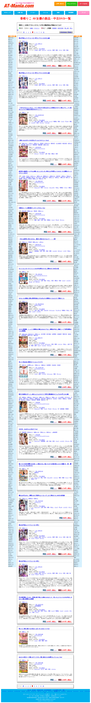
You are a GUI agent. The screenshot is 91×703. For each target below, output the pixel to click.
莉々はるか (76, 559)
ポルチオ (46, 310)
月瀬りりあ (76, 325)
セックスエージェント (39, 368)
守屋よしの (11, 529)
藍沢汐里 (65, 143)
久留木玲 (58, 176)
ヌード (42, 669)
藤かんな (76, 430)
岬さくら (76, 462)
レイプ (53, 611)
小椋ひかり (11, 150)
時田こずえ (30, 335)
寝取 (50, 251)
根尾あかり (46, 176)
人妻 (35, 121)
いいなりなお (11, 105)
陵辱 (54, 50)
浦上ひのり (11, 143)
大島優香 (76, 120)
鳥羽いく (10, 345)
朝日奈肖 (10, 64)
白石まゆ (10, 276)
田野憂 (75, 320)
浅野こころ (76, 59)
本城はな (10, 446)
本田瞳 (75, 442)
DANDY (36, 116)
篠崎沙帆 (10, 257)
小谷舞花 (10, 200)
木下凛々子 (76, 189)
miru (75, 497)
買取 (63, 690)
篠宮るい (10, 262)
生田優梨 (10, 108)
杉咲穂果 (10, 297)
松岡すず (10, 458)
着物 (32, 345)
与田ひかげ (11, 557)
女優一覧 (20, 12)
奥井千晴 (10, 149)
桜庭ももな (11, 228)
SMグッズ (40, 691)
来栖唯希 (10, 191)
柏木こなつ (76, 156)
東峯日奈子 (11, 343)
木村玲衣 (76, 193)
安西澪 (9, 101)
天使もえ (76, 73)
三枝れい (76, 237)
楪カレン (76, 543)
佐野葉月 (10, 242)
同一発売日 (42, 48)
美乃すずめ (76, 488)
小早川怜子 (76, 230)
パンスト (81, 691)
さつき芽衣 (61, 397)
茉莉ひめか (11, 463)
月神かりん (11, 331)
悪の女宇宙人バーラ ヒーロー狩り (29, 525)
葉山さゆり (76, 403)
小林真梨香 (23, 335)
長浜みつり (76, 354)
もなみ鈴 (76, 507)
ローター (23, 691)
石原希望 (76, 97)
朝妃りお (76, 60)
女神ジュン (11, 515)
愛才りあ (76, 41)
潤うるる (10, 267)
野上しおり (11, 387)
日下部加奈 (76, 196)
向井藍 (75, 499)
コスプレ (49, 50)
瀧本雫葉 (76, 304)
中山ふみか (76, 359)
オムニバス (37, 187)
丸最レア (76, 453)
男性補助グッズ (57, 691)
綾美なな (10, 96)
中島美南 (10, 350)
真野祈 (75, 451)
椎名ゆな (76, 265)
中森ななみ (11, 359)
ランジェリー (76, 691)
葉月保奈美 (11, 394)
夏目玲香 (10, 366)
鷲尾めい (76, 562)
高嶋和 (9, 311)
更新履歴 (70, 12)
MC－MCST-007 (39, 501)
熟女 (39, 121)
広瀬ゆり (76, 423)
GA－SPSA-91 (38, 530)
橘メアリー (76, 317)
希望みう (10, 511)
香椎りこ (24, 112)
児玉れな (23, 400)
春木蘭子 (10, 412)
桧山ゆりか (31, 334)
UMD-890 (37, 434)
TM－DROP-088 (39, 662)
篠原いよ (10, 258)
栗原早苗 (10, 189)
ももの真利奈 (11, 522)
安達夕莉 (76, 67)
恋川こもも (11, 193)
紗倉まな (76, 242)
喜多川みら (11, 179)
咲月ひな (10, 237)
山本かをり (11, 543)
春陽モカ (76, 409)
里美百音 (10, 239)
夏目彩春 (76, 363)
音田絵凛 (10, 156)
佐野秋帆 (10, 241)
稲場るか (24, 397)
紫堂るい (76, 269)
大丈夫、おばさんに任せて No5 (28, 429)
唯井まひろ (76, 310)
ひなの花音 (11, 419)
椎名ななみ (11, 251)
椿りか (33, 177)
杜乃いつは (76, 520)
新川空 (9, 99)
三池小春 (76, 454)
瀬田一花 (62, 177)
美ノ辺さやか (11, 499)
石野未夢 (10, 117)
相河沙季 (76, 37)
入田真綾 (76, 113)
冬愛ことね (76, 338)
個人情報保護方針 (47, 690)
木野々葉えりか (12, 202)
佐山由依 (10, 248)
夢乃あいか (76, 545)
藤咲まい (10, 433)
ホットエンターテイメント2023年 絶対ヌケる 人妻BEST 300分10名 (39, 268)
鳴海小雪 (10, 377)
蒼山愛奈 (10, 51)
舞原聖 (38, 400)
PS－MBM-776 (38, 337)
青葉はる (10, 50)
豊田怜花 (10, 347)
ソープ (42, 344)
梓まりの (10, 69)
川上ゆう (55, 398)
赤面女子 (36, 472)
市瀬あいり (11, 122)
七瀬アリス (76, 370)
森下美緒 (49, 334)
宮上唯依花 (11, 500)
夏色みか (10, 363)
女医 (67, 537)
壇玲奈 (9, 325)
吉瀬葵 (9, 182)
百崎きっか (11, 518)
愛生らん (10, 46)
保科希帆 (10, 439)
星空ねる (10, 435)
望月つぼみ (76, 504)
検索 (58, 12)
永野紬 (9, 355)
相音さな (10, 41)
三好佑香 (10, 509)
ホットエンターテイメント (40, 275)
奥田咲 (75, 127)
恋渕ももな (76, 214)
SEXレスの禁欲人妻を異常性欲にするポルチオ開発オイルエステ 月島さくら (41, 298)
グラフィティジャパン (39, 148)
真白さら (10, 456)
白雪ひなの (11, 290)
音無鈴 (9, 158)
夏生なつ (10, 364)
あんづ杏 (10, 103)
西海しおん (24, 143)
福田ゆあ (10, 430)
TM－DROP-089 (39, 634)
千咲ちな (10, 327)
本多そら (10, 447)
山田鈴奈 (10, 539)
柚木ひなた (11, 548)
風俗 (39, 220)
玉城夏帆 (76, 322)
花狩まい (57, 177)
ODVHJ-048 (38, 213)
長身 (47, 251)
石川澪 (75, 92)
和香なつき (11, 562)
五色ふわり (76, 219)
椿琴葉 (9, 341)
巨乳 (64, 50)
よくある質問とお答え (57, 690)
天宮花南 (76, 76)
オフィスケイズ (38, 635)
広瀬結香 (59, 334)
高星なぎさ (11, 315)
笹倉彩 (75, 255)
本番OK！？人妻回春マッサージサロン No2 (32, 208)
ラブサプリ (63, 691)
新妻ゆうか (11, 380)
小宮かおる (11, 209)
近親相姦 (36, 251)
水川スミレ (33, 176)
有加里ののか (77, 57)
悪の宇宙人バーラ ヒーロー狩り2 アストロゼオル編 (34, 38)
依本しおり (76, 555)
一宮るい (10, 124)
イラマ (64, 251)
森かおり (10, 525)
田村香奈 (10, 324)
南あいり (10, 495)
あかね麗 (76, 53)
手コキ (67, 121)
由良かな (76, 546)
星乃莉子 (76, 437)
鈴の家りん (76, 290)
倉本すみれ (76, 203)
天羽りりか (76, 71)
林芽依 (9, 409)
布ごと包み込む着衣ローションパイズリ (31, 362)
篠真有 (75, 271)
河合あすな (76, 170)
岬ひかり (10, 474)
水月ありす (47, 143)
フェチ (36, 374)
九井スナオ (76, 216)
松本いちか (76, 447)
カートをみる (83, 3)
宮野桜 (9, 504)
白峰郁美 (10, 288)
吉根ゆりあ (52, 176)
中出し (57, 187)
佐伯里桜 (10, 214)
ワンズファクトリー (39, 182)
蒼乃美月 (76, 50)
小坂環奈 (10, 198)
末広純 (30, 178)
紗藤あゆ (30, 498)
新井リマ (68, 177)
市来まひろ (76, 101)
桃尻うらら (11, 520)
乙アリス (76, 138)
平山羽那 (10, 424)
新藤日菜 (10, 295)
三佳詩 (9, 507)
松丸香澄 (76, 446)
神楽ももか (76, 152)
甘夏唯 (9, 80)
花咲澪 (9, 396)
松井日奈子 (76, 444)
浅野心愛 (10, 62)
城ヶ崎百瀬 (11, 269)
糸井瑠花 (76, 108)
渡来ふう (76, 566)
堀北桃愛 (10, 444)
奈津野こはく (30, 365)
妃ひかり (76, 179)
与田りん (10, 559)
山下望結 (10, 538)
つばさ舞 (76, 334)
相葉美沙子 (11, 43)
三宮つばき (76, 264)
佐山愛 (75, 262)
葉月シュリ (29, 144)
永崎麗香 (10, 348)
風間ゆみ (76, 154)
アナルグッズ (33, 691)
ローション (52, 310)
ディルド (42, 153)
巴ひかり (76, 345)
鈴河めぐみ (11, 299)
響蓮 (75, 414)
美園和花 (76, 467)
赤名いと (76, 51)
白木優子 (76, 281)
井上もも (10, 133)
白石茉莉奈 (76, 278)
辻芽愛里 (54, 334)
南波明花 (10, 378)
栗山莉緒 (76, 205)
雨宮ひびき (76, 78)
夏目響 (75, 364)
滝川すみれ (76, 302)
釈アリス (10, 265)
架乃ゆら (76, 165)
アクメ (65, 187)
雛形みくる (11, 417)
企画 (40, 50)
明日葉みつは (77, 62)
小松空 (9, 205)
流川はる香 (76, 561)
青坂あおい (11, 48)
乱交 (32, 508)
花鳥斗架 (10, 165)
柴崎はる (76, 272)
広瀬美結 (76, 421)
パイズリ (33, 122)
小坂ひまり (76, 218)
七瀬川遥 (10, 368)
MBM (35, 339)
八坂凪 (75, 527)
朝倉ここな (54, 397)
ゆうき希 (10, 546)
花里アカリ (11, 400)
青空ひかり (76, 48)
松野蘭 (9, 462)
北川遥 (9, 177)
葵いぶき (76, 43)
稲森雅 (9, 131)
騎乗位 (55, 121)
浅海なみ (10, 66)
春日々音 (10, 416)
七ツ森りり (76, 371)
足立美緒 (10, 74)
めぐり (75, 502)
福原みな (76, 424)
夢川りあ (10, 550)
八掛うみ (76, 530)
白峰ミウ (76, 285)
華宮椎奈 (10, 168)
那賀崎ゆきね (77, 350)
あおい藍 (10, 44)
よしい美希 (76, 548)
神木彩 (75, 166)
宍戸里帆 (76, 267)
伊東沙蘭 (23, 144)
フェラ (62, 121)
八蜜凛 (75, 393)
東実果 (9, 73)
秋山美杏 (10, 55)
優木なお (36, 335)
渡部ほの (76, 564)
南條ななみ (76, 373)
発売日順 (60, 28)
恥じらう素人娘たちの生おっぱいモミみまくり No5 (34, 628)
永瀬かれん (11, 352)
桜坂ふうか (11, 223)
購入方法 (29, 690)
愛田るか (10, 39)
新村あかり (76, 375)
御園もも (10, 485)
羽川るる (10, 138)
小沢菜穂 (10, 154)
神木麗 (75, 168)
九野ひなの (76, 200)
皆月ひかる (76, 477)
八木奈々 (76, 523)
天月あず (76, 74)
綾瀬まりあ (11, 94)
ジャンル (45, 12)
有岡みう (76, 87)
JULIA (27, 176)
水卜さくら (76, 456)
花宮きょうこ (77, 398)
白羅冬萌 (76, 283)
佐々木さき (76, 253)
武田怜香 (76, 308)
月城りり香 (11, 333)
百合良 (9, 553)
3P (33, 282)
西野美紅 (10, 384)
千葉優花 (76, 324)
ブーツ (60, 50)
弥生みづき (76, 534)
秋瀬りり (10, 53)
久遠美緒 (10, 188)
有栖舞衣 (76, 89)
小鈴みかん (76, 225)
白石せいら (11, 271)
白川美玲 (10, 279)
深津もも (10, 428)
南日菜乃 (76, 483)
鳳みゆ (75, 124)
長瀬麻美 (76, 352)
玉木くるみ (24, 334)
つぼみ (23, 176)
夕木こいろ (76, 538)
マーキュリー (37, 502)
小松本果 (10, 207)
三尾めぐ (28, 400)
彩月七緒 (76, 257)
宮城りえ (76, 490)
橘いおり (10, 320)
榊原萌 (75, 239)
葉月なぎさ (11, 393)
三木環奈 (10, 249)
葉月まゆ (76, 394)
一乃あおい (76, 103)
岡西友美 (35, 144)
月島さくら (24, 41)
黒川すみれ (76, 209)
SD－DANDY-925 (39, 115)
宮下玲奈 (76, 492)
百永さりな (35, 397)
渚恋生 (9, 361)
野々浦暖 (76, 387)
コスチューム (69, 691)
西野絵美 (76, 377)
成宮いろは (46, 144)
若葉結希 (10, 566)
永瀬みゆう (11, 354)
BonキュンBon (37, 305)
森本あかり (11, 527)
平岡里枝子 (76, 419)
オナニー (36, 153)
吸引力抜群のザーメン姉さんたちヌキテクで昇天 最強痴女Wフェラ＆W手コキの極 (44, 394)
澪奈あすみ (11, 467)
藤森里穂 (28, 177)
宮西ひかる (76, 495)
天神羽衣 (10, 76)
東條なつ (76, 340)
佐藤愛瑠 (76, 260)
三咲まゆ (10, 477)
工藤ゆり (76, 198)
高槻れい (65, 398)
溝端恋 (9, 486)
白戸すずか (11, 281)
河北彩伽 (76, 173)
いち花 (9, 120)
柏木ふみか (76, 158)
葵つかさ (76, 44)
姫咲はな (29, 397)
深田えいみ (39, 176)
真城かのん (11, 453)
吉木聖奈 (10, 555)
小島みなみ (76, 221)
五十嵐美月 (58, 143)
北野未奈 (76, 184)
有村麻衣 (49, 365)
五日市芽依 (76, 105)
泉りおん (76, 99)
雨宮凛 (41, 143)
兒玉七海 (76, 226)
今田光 (9, 136)
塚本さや (10, 329)
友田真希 (76, 348)
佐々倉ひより (11, 234)
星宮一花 (76, 439)
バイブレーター (17, 691)
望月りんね (11, 492)
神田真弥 (10, 175)
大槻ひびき (76, 122)
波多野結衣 (76, 391)
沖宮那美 (76, 126)
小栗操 (75, 131)
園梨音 (9, 310)
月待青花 (10, 336)
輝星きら (10, 186)
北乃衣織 (10, 181)
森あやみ (76, 516)
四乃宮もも (11, 260)
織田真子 (76, 136)
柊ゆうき (41, 178)
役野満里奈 (76, 525)
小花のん (25, 178)
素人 (42, 477)
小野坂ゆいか (77, 142)
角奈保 (75, 297)
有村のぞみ (76, 90)
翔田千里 (65, 334)
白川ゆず (23, 177)
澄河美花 (76, 295)
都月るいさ (76, 343)
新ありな (76, 85)
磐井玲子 (53, 143)
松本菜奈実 (76, 449)
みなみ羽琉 (76, 481)
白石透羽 (10, 272)
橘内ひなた (76, 315)
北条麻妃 (76, 433)
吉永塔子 (76, 552)
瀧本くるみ (11, 317)
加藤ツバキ (41, 397)
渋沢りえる (11, 264)
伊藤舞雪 (76, 110)
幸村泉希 (76, 541)
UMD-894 (37, 402)
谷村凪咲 (76, 318)
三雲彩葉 (10, 469)
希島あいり (76, 181)
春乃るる (76, 407)
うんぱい (76, 117)
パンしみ (47, 122)
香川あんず (11, 161)
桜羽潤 (9, 226)
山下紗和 (10, 536)
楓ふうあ (76, 150)
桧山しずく (11, 423)
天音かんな (11, 82)
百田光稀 (76, 511)
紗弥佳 (9, 246)
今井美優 (10, 135)
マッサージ (58, 310)
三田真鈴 (76, 470)
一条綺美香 (54, 432)
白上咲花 (76, 279)
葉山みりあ (11, 410)
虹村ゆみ (76, 380)
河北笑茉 (10, 170)
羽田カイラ (11, 401)
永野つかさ (25, 398)
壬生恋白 (54, 365)
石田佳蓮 (76, 94)
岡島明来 (10, 147)
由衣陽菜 (76, 536)
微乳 (60, 477)
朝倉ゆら (10, 60)
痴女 (67, 50)
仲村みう (76, 357)
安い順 (67, 28)
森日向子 (76, 522)
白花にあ (10, 292)
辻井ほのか (76, 331)
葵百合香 (24, 211)
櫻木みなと (11, 221)
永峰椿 (75, 355)
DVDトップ (7, 12)
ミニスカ (46, 121)
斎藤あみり (76, 235)
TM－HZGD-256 (39, 604)
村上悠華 (76, 500)
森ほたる (43, 400)
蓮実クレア (76, 389)
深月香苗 (10, 488)
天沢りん (10, 78)
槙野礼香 (10, 451)
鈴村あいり (76, 292)
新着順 (54, 28)
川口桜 (9, 172)
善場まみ (76, 301)
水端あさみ (76, 465)
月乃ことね (11, 334)
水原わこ (10, 481)
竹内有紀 (76, 306)
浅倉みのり (11, 59)
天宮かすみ (11, 90)
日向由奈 (76, 412)
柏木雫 (9, 163)
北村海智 (76, 186)
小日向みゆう (77, 232)
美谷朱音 (76, 469)
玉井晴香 (10, 322)
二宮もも (30, 143)
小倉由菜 (76, 129)
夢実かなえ (11, 552)
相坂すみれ (11, 37)
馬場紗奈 (10, 403)
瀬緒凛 (9, 308)
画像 (31, 28)
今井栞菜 (76, 112)
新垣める (10, 97)
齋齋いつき (11, 212)
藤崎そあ (10, 431)
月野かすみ (45, 177)
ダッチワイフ (10, 691)
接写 (57, 153)
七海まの (10, 373)
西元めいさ (76, 382)
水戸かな (76, 474)
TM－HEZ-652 (38, 274)
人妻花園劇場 (37, 605)
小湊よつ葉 (76, 234)
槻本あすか (11, 338)
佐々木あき (76, 251)
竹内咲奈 (10, 318)
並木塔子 (34, 400)
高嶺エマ (10, 313)
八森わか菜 (76, 532)
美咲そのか (11, 472)
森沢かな (49, 432)
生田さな (10, 106)
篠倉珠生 (10, 255)
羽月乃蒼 (76, 405)
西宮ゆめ (76, 378)
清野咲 (9, 306)
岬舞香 (9, 476)
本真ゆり (32, 398)
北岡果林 (76, 182)
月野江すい (76, 327)
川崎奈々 (10, 173)
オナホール (4, 691)
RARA (9, 560)
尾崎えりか (76, 133)
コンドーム (50, 691)
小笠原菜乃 (11, 145)
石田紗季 (10, 115)
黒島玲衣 (76, 212)
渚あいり (76, 361)
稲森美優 (40, 144)
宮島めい (76, 493)
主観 (35, 345)
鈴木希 (9, 302)
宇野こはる (11, 142)
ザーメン (42, 122)
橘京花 (75, 313)
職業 (42, 121)
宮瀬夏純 (10, 502)
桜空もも (76, 246)
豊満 (56, 344)
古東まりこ (76, 228)
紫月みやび (11, 253)
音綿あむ (10, 159)
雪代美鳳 (76, 539)
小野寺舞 (76, 143)
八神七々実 (11, 530)
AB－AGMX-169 (39, 367)
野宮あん (10, 389)
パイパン (46, 187)
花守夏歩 (76, 400)
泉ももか (10, 119)
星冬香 (9, 442)
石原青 (75, 96)
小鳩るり (10, 203)
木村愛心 (76, 191)
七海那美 (10, 375)
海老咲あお (76, 119)
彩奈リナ (24, 365)
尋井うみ (10, 426)
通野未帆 (76, 341)
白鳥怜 (9, 283)
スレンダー (52, 187)
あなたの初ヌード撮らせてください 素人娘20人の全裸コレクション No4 (40, 657)
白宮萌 (9, 294)
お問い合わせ (60, 3)
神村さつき (11, 166)
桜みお (9, 230)
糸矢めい (10, 126)
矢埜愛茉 (10, 534)
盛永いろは (11, 357)
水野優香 (76, 463)
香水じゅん (76, 159)
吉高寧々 (76, 550)
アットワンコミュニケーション (41, 403)
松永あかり (11, 460)
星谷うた (10, 437)
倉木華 (75, 202)
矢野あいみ (11, 532)
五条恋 (75, 223)
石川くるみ (11, 112)
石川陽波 (10, 113)
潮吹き (53, 153)
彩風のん (36, 498)
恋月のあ (10, 195)
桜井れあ (10, 218)
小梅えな (63, 176)
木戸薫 (9, 184)
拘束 (60, 280)
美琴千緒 (10, 470)
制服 (63, 477)
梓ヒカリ (76, 66)
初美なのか (76, 396)
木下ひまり (38, 177)
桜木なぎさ (11, 219)
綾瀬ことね (11, 92)
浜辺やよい (11, 405)
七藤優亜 (10, 371)
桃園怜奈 (76, 509)
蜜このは (10, 493)
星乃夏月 (76, 435)
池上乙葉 (10, 110)
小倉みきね (11, 152)
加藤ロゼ (43, 365)
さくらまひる (77, 244)
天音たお (10, 83)
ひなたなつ (76, 410)
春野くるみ (11, 414)
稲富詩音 (10, 127)
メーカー (32, 12)
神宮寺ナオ (49, 398)
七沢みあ (76, 366)
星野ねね (10, 440)
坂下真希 (43, 334)
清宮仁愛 (76, 195)
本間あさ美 (11, 449)
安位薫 (75, 529)
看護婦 (67, 408)
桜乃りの (76, 241)
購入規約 (34, 690)
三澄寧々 (10, 483)
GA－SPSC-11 (38, 43)
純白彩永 (10, 454)
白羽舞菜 (10, 285)
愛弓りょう (76, 80)
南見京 (9, 497)
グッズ (83, 12)
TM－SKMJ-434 (39, 471)
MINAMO (76, 484)
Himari (75, 415)
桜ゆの (75, 248)
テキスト (36, 28)
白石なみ (10, 274)
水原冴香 (10, 479)
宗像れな (10, 513)
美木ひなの (76, 458)
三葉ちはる (76, 472)
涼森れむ (76, 294)
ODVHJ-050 (38, 147)
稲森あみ (10, 129)
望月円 (9, 516)
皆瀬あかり (76, 476)
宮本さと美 (11, 506)
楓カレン (76, 149)
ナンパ (67, 477)
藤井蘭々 (76, 426)
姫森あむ (10, 421)
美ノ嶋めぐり (77, 486)
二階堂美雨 (11, 382)
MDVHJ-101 (38, 244)
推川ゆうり (30, 432)
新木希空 (76, 83)
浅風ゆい (10, 57)
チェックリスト (71, 3)
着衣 (57, 50)
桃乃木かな (76, 515)
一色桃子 (76, 106)
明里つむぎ (76, 55)
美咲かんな (76, 460)
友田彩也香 (76, 347)
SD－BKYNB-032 (39, 304)
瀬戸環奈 (76, 299)
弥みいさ (10, 85)
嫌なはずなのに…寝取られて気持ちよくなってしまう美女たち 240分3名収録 (42, 495)
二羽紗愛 (76, 431)
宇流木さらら (77, 115)
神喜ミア (10, 196)
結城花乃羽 (11, 545)
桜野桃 (9, 225)
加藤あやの (37, 398)
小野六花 (76, 145)
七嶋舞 (75, 368)
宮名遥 (58, 365)
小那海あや (76, 140)
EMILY (60, 398)
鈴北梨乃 (10, 301)
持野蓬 (75, 506)
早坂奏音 (10, 407)
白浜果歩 (10, 287)
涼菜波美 (10, 304)
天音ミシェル (11, 87)
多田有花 (76, 311)
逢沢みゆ (76, 39)
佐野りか (10, 244)
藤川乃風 (76, 428)
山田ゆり (10, 541)
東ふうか (10, 71)
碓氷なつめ (11, 140)
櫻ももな (10, 232)
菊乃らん (76, 177)
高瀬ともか (30, 211)
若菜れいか (11, 564)
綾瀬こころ (35, 178)
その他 (36, 50)
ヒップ (51, 121)
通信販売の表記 (40, 690)
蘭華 (75, 557)
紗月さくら (11, 235)
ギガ (35, 45)
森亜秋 (9, 523)
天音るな (10, 89)
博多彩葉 (10, 391)
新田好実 (10, 386)
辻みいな (10, 340)
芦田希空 (10, 67)
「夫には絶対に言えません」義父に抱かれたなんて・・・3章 (37, 239)
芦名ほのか (76, 64)
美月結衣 (10, 490)
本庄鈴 (75, 440)
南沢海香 (76, 479)
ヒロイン (44, 50)
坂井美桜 (10, 216)
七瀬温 (9, 370)
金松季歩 (76, 163)
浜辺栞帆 (76, 401)
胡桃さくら (76, 207)
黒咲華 (75, 211)
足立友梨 (76, 69)
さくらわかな (77, 249)
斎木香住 (10, 211)
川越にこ (76, 175)
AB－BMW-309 (39, 181)
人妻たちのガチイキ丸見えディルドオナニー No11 (34, 140)
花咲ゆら (10, 398)
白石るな (10, 278)
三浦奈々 (10, 465)
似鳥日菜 (76, 384)
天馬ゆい (76, 336)
